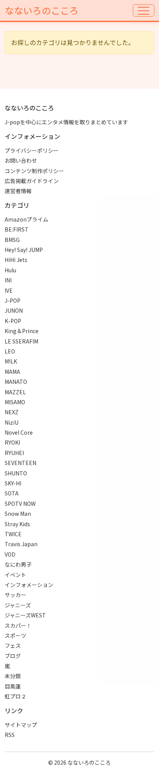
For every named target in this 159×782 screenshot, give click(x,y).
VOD (10, 554)
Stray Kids (17, 524)
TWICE (13, 534)
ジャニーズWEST (25, 615)
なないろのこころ (42, 10)
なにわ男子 (18, 564)
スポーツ (15, 635)
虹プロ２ (15, 696)
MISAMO (15, 402)
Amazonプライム (26, 219)
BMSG (12, 239)
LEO (10, 351)
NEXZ (12, 412)
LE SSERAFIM (21, 341)
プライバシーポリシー (32, 150)
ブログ (13, 656)
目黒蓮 (13, 686)
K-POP (13, 321)
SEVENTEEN (20, 463)
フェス (13, 645)
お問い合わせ (21, 160)
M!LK (11, 361)
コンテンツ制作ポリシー (34, 171)
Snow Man (18, 513)
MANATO (16, 381)
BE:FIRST (17, 229)
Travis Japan (21, 544)
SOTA (12, 493)
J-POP (12, 300)
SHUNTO (16, 473)
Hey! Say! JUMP (24, 249)
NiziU (12, 422)
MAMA (12, 371)
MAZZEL (15, 392)
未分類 (13, 676)
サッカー (15, 595)
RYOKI (12, 442)
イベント (15, 575)
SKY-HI (13, 483)
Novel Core (19, 432)
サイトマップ (21, 725)
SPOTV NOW (20, 503)
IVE (9, 290)
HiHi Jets (16, 259)
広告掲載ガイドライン (32, 181)
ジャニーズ (18, 605)
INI (8, 280)
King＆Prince (22, 331)
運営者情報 (18, 191)
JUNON (14, 310)
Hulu (10, 270)
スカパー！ (18, 625)
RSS (10, 735)
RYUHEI (14, 453)
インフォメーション (29, 585)
